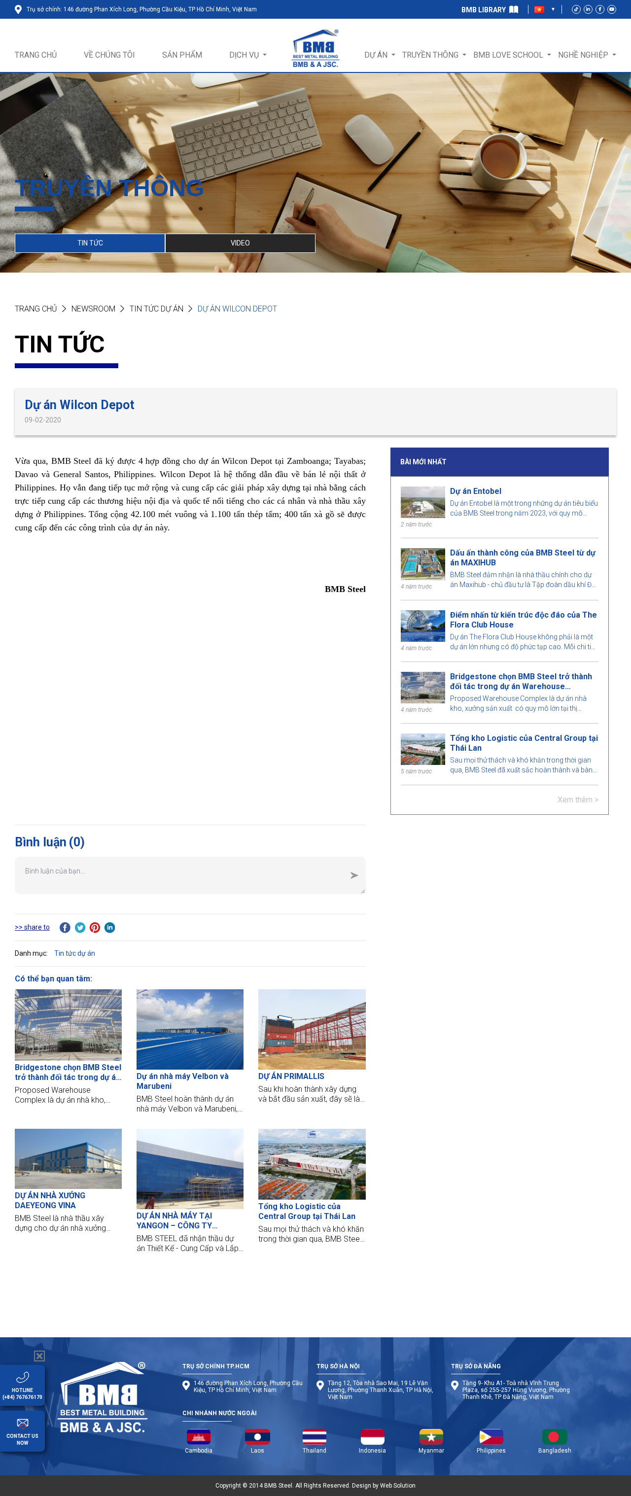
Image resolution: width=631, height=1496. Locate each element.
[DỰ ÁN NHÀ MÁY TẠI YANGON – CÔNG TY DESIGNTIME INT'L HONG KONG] (190, 1169)
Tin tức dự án (156, 308)
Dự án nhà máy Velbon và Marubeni (183, 1081)
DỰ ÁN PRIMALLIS (291, 1076)
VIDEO (240, 243)
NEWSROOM (93, 308)
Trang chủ (36, 308)
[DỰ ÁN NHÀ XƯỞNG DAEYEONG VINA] (68, 1159)
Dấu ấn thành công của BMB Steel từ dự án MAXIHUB (523, 557)
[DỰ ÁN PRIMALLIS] (311, 1029)
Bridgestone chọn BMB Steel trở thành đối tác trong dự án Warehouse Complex (521, 682)
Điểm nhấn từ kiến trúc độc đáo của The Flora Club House (523, 619)
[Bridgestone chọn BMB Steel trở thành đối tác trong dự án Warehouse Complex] (68, 1025)
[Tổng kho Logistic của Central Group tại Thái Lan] (311, 1164)
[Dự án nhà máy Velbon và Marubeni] (190, 1029)
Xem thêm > (578, 799)
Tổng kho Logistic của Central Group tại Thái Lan (524, 743)
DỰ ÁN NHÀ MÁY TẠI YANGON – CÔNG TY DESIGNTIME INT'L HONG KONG (182, 1221)
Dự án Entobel (475, 491)
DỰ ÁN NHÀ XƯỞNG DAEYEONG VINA (50, 1200)
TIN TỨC (90, 243)
